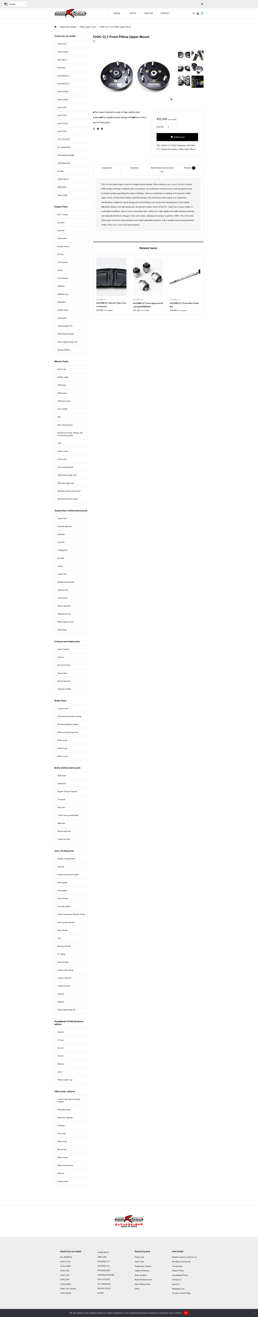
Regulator (62, 302)
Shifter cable (63, 377)
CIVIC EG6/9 (63, 92)
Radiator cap (63, 294)
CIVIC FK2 (62, 44)
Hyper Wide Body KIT (67, 1010)
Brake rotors (63, 756)
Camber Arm (63, 590)
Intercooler (62, 238)
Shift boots (62, 393)
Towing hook (63, 1181)
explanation (107, 168)
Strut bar (61, 807)
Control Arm (63, 598)
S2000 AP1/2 (63, 179)
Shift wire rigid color (66, 483)
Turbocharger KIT (65, 326)
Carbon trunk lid (64, 978)
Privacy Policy (178, 1271)
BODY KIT (149, 13)
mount (60, 566)
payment (175, 1284)
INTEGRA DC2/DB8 (66, 155)
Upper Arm (62, 518)
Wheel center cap (65, 1080)
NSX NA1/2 (62, 60)
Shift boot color (64, 401)
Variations (134, 168)
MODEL (117, 13)
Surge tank (62, 673)
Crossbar (61, 799)
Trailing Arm (63, 550)
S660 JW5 (62, 187)
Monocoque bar (64, 831)
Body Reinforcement (143, 1280)
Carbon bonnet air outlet (68, 874)
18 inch (61, 1048)
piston (60, 270)
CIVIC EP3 (62, 107)
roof (59, 938)
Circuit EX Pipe (64, 665)
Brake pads (62, 740)
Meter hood (62, 1157)
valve (60, 1072)
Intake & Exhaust (142, 1271)
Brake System (141, 1275)
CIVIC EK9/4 (63, 100)
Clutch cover (63, 451)
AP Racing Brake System (68, 724)
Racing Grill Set (64, 946)
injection (61, 230)
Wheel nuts (62, 1141)
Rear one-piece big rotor (68, 732)
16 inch (61, 1032)
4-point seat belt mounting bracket (69, 1100)
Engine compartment (66, 859)
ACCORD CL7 (64, 84)
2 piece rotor (63, 708)
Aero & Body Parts (142, 1284)
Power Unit (139, 1257)
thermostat (62, 318)
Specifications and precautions (162, 170)
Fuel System (63, 278)
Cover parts (62, 262)
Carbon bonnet (64, 986)
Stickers (61, 1064)
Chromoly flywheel (65, 467)
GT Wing (61, 954)
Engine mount (63, 246)
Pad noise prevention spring (69, 716)
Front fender (63, 898)
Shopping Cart (178, 1289)
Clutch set (62, 369)
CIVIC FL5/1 (63, 123)
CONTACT (164, 13)
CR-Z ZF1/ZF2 (64, 139)
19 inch (61, 1056)
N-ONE (61, 171)
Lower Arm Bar (64, 839)
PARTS (133, 13)
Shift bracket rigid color (67, 475)
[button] (15, 4)
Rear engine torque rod (67, 342)
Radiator (61, 286)
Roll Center (62, 630)
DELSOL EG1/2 (104, 1288)
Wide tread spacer (65, 1165)
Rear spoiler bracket (66, 922)
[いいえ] (254, 1313)
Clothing (61, 1125)
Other (137, 1289)
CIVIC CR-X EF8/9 (68, 1289)
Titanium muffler (64, 689)
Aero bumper (63, 962)
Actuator (61, 222)
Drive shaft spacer (65, 425)
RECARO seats (64, 1110)
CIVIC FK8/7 (63, 52)
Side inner (62, 776)
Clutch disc (62, 459)
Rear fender (63, 930)
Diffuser (61, 1002)
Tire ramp (62, 1133)
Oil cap (60, 254)
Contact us (176, 1280)
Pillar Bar (61, 823)
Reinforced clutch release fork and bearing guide (70, 434)
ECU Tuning (63, 214)
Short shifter (63, 409)
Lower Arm (62, 574)
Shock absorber (64, 606)
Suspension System (169, 149)
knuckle (61, 558)
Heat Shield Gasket (66, 334)
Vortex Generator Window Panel (71, 914)
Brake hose (62, 748)
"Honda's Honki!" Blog (181, 1293)
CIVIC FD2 (62, 115)
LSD (59, 443)
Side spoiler (62, 882)
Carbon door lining (65, 970)
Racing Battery (64, 350)
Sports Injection (64, 681)
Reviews (189, 168)
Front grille (62, 890)
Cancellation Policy (180, 1275)
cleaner (61, 657)
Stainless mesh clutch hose (69, 491)
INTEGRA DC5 (64, 163)
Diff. (59, 417)
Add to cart (179, 137)
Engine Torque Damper (67, 791)
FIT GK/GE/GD (64, 147)
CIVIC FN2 (62, 131)
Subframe (62, 783)
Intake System (64, 649)
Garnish (61, 867)
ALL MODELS (66, 1257)
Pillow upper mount (66, 622)
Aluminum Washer (65, 1117)
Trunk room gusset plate (68, 815)
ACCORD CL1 (64, 76)
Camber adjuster (65, 526)
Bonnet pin (62, 1149)
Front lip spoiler (64, 906)
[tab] (107, 169)
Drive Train (139, 1262)
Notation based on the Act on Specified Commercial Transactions (184, 1261)
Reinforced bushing (66, 582)
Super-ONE (62, 195)
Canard (61, 994)
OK (186, 1313)
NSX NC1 (62, 68)
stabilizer (61, 534)
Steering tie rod (64, 614)
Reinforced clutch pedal (68, 499)
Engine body (63, 310)
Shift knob (62, 385)
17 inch (61, 1040)
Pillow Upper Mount (187, 149)
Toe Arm (61, 542)
